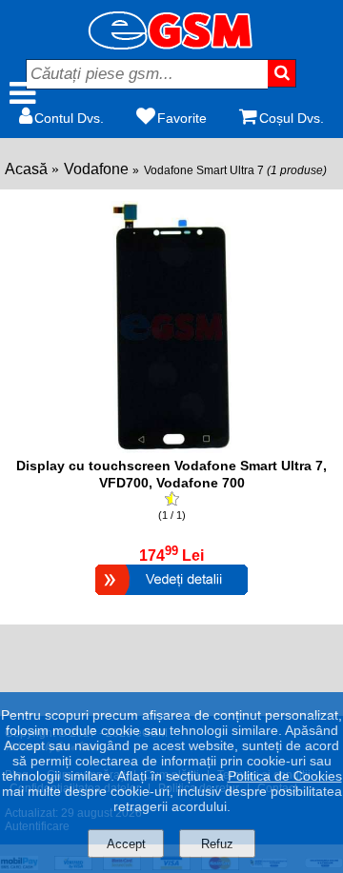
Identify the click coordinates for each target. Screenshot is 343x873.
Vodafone (96, 169)
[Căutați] (282, 73)
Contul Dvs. (69, 118)
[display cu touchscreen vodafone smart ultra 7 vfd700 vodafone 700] (172, 448)
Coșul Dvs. (291, 118)
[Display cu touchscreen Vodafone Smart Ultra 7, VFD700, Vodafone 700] (171, 597)
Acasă (26, 169)
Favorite (182, 118)
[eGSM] (171, 44)
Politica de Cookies (285, 776)
